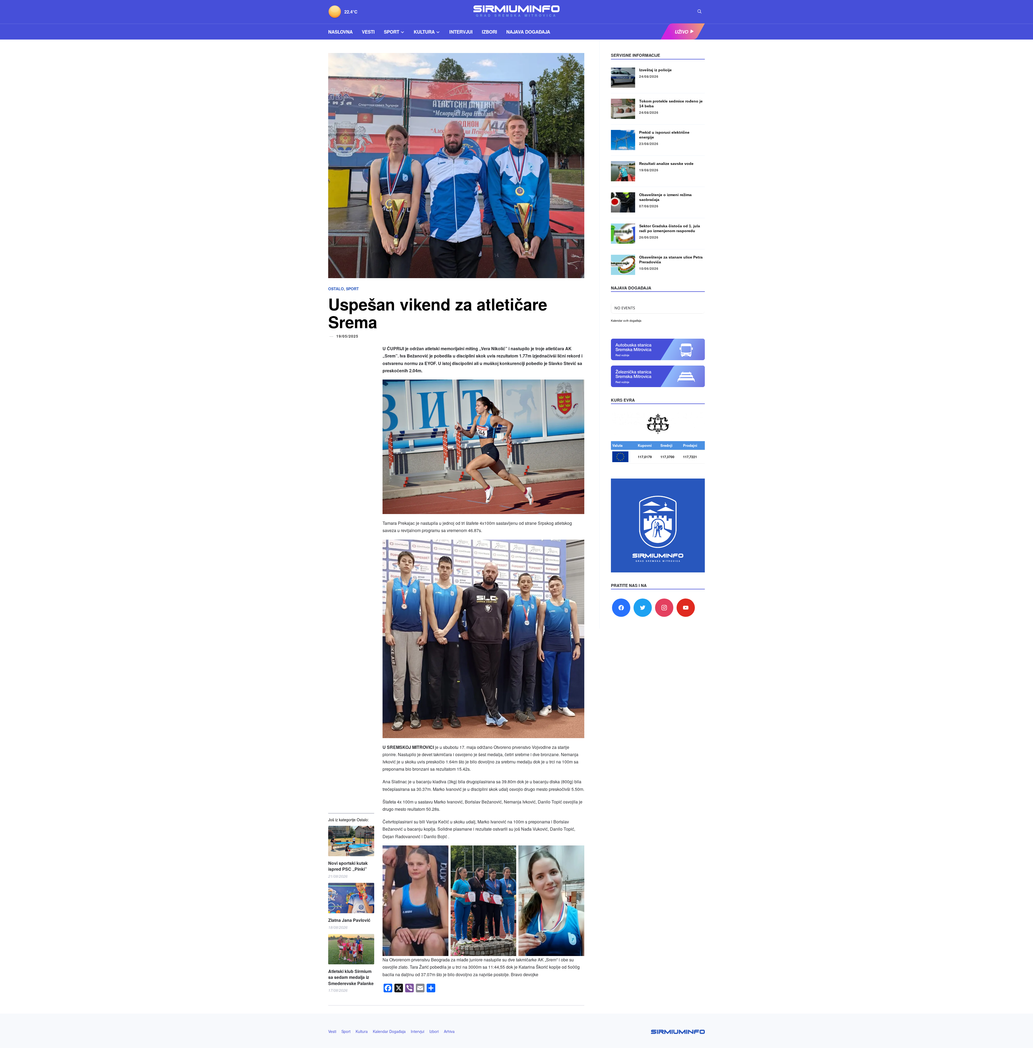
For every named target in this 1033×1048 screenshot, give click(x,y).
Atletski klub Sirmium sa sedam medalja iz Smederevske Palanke (351, 977)
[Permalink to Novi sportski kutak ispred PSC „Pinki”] (351, 841)
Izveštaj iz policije (655, 70)
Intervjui (461, 32)
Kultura (424, 32)
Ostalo (336, 288)
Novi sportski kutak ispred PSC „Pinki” (348, 866)
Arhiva (449, 1031)
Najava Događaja (528, 32)
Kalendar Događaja (389, 1031)
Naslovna (340, 32)
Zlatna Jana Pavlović (349, 920)
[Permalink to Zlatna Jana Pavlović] (351, 898)
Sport (391, 32)
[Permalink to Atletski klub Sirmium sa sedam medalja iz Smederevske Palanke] (351, 949)
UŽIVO (681, 32)
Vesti (368, 32)
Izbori (489, 32)
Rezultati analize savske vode (666, 163)
